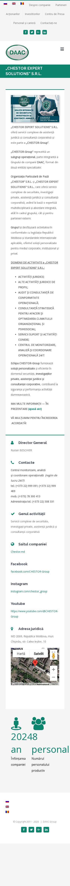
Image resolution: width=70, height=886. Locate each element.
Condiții (54, 684)
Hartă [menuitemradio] (21, 654)
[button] (35, 663)
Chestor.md (18, 551)
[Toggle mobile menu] (62, 49)
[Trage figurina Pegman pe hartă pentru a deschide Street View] (53, 656)
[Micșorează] (53, 677)
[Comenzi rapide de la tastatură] (11, 684)
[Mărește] (53, 669)
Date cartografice (21, 684)
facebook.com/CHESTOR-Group (30, 571)
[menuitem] (5, 5)
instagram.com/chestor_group (29, 591)
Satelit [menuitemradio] (39, 654)
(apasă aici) (35, 409)
